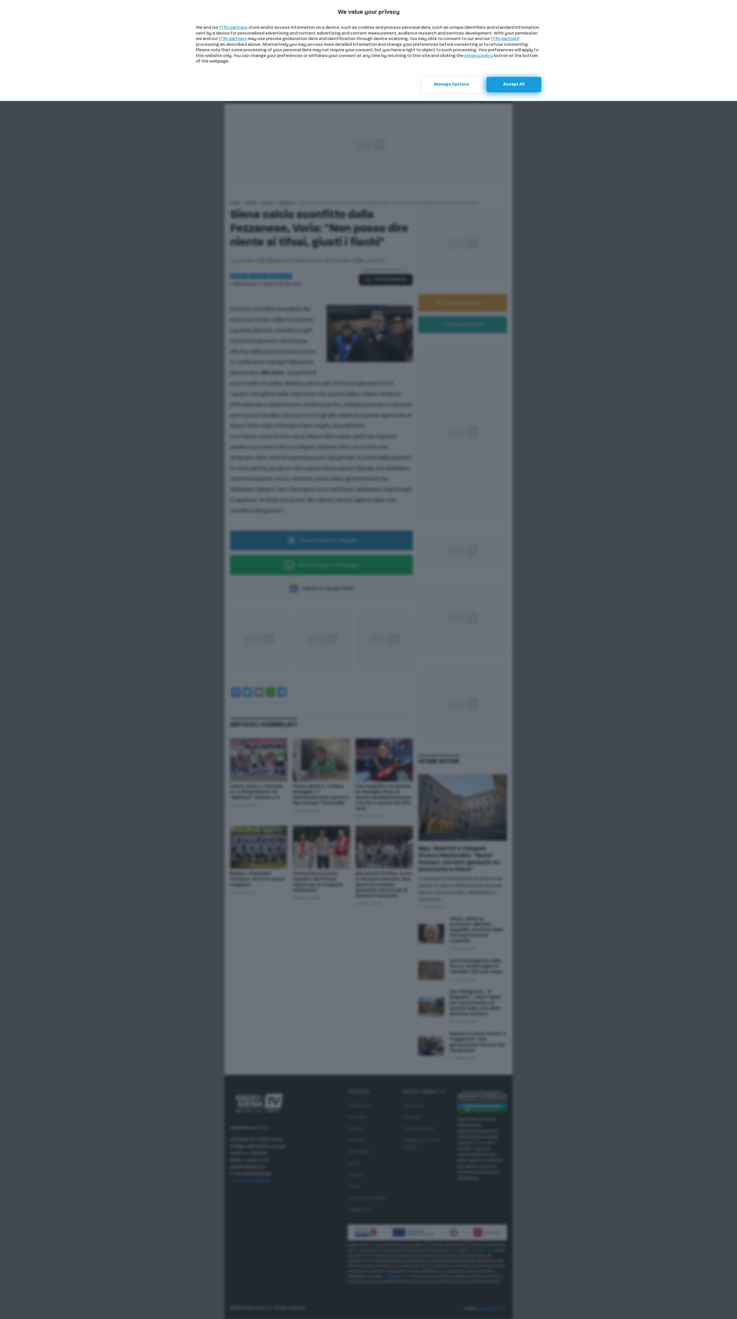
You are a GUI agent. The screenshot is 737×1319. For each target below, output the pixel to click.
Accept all (514, 84)
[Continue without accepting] (539, 8)
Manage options (451, 84)
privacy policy (478, 56)
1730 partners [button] (233, 28)
